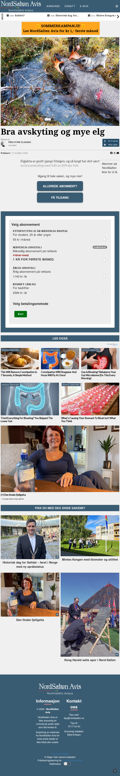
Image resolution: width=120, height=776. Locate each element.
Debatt (70, 6)
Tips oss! (113, 144)
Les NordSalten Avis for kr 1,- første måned (60, 30)
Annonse (53, 6)
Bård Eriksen (74, 734)
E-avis (84, 6)
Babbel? (17, 15)
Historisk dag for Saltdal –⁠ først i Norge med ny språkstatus (66, 15)
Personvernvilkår (60, 753)
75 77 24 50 (113, 141)
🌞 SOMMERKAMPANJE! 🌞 (61, 25)
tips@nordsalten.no (74, 718)
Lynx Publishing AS (72, 760)
